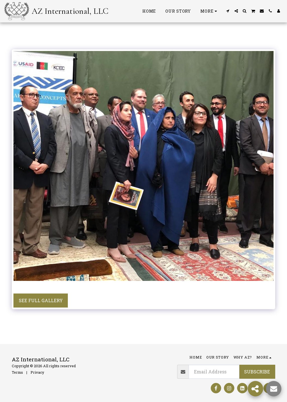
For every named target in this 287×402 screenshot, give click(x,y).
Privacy (37, 372)
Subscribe (257, 372)
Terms (17, 372)
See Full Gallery (41, 300)
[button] (228, 11)
